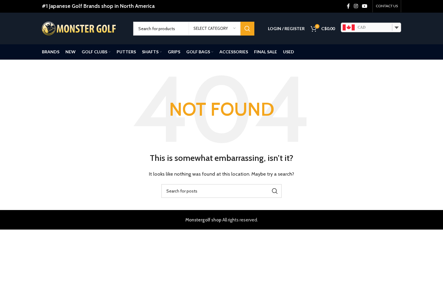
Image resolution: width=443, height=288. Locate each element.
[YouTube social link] (364, 6)
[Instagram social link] (356, 6)
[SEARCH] (247, 29)
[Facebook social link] (348, 6)
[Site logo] (79, 28)
